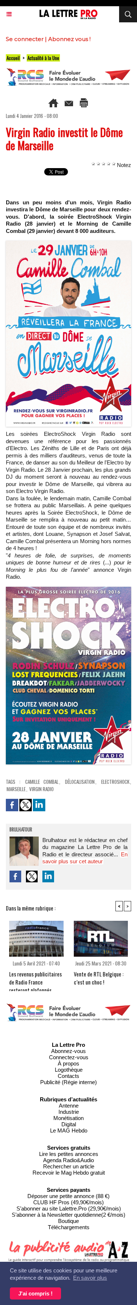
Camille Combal (42, 781)
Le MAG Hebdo (68, 1130)
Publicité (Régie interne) (68, 1082)
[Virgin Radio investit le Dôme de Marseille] (68, 244)
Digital (68, 1124)
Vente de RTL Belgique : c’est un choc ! (98, 978)
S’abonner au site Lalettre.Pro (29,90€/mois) (68, 1208)
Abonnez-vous (68, 1051)
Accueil (13, 58)
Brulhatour (20, 830)
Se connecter (24, 39)
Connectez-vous (68, 1057)
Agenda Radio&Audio (68, 1160)
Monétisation (68, 1118)
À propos (68, 1063)
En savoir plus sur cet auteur (85, 858)
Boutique (68, 1221)
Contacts (68, 1076)
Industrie (68, 1112)
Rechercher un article (68, 1166)
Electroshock (115, 781)
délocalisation (80, 781)
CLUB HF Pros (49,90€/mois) (68, 1202)
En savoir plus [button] (90, 1278)
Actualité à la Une (43, 58)
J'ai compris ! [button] (35, 1293)
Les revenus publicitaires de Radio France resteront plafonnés (35, 979)
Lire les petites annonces (68, 1154)
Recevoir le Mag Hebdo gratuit (69, 1172)
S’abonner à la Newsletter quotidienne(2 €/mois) (68, 1215)
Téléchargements (69, 1227)
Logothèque (69, 1070)
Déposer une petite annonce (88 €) (68, 1196)
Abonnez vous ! (69, 39)
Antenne (69, 1105)
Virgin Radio (41, 789)
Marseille (16, 789)
